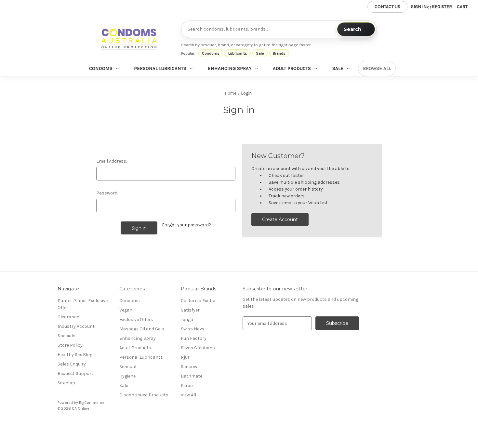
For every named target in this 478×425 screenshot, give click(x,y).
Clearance (68, 317)
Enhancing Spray (230, 68)
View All (188, 395)
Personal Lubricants (160, 68)
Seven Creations (198, 348)
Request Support (75, 373)
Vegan (125, 310)
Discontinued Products (143, 395)
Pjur (185, 357)
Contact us (387, 6)
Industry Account (76, 326)
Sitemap (66, 383)
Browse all (377, 68)
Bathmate (191, 376)
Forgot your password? (186, 225)
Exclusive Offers (136, 319)
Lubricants (237, 53)
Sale (260, 53)
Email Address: (111, 161)
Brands (279, 53)
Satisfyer (190, 310)
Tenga (187, 319)
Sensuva (190, 366)
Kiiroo (187, 385)
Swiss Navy (192, 329)
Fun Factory (193, 338)
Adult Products (292, 68)
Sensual (127, 366)
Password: (107, 193)
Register (442, 6)
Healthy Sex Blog (75, 354)
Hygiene (127, 376)
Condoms (210, 53)
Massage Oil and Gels (141, 329)
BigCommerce (91, 402)
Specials (66, 336)
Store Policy (70, 345)
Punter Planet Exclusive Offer (83, 304)
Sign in (419, 6)
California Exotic (198, 300)
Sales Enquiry (72, 364)
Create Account (280, 219)
